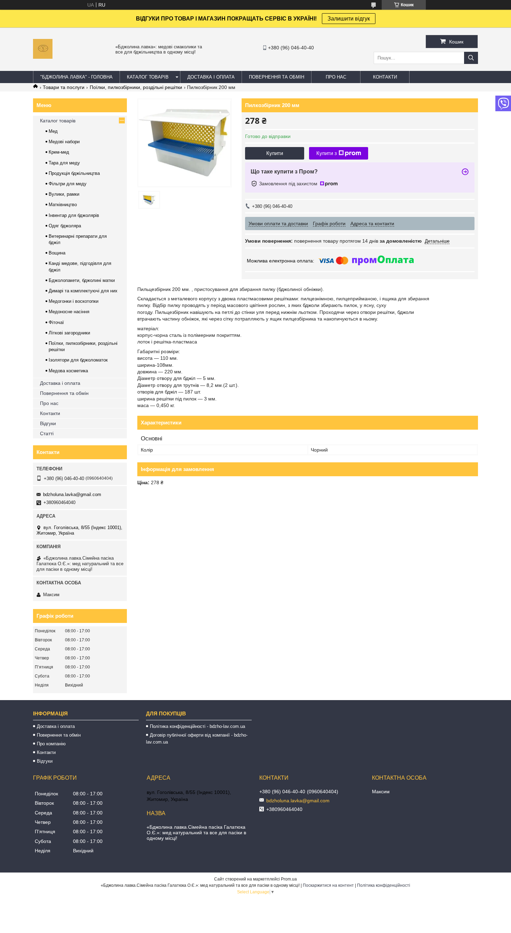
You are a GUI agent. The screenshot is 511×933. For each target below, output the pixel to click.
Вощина (57, 252)
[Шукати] (471, 58)
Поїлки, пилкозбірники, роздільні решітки (136, 87)
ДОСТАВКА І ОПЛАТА (211, 77)
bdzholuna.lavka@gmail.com (72, 494)
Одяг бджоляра (65, 225)
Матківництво (63, 204)
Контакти (50, 413)
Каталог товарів (57, 120)
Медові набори (64, 141)
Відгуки (48, 423)
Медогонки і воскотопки (73, 301)
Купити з (326, 153)
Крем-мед (59, 152)
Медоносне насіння (69, 311)
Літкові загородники (69, 332)
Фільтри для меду (68, 183)
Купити (274, 153)
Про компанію (51, 743)
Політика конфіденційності (383, 885)
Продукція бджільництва (74, 173)
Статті (47, 433)
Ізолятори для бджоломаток (78, 360)
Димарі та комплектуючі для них (83, 290)
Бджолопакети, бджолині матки (82, 280)
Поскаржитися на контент (328, 885)
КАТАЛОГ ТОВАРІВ (148, 77)
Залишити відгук (348, 19)
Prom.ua (289, 879)
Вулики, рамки (64, 194)
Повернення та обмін (64, 393)
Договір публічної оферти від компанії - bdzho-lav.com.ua (197, 738)
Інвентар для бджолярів (74, 215)
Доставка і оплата (60, 383)
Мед (53, 131)
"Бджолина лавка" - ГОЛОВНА (76, 77)
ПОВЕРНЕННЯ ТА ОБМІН (276, 77)
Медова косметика (68, 370)
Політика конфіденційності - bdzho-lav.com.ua (197, 726)
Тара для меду (64, 162)
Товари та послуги (63, 87)
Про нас (49, 403)
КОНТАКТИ (385, 77)
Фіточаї (56, 322)
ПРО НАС (336, 77)
